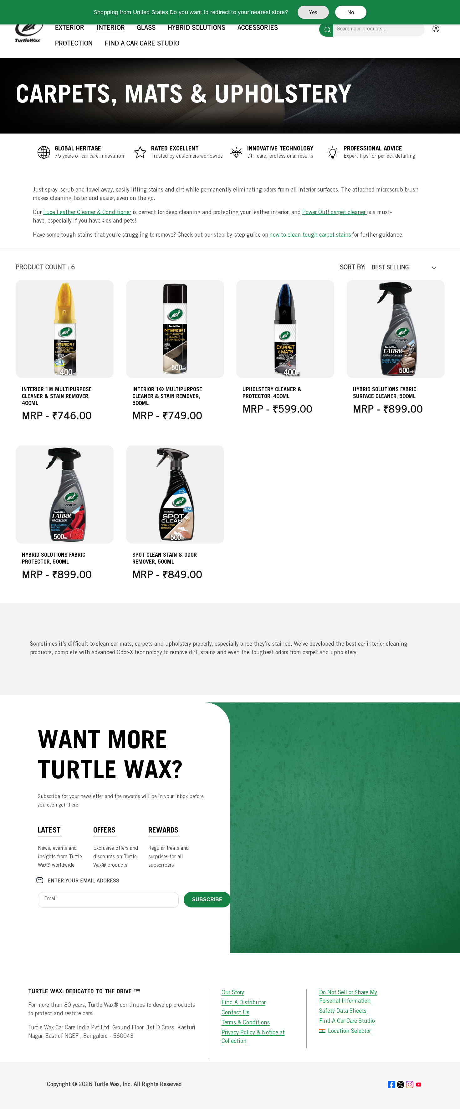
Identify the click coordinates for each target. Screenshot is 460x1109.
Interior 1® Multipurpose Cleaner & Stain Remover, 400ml (57, 397)
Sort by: (352, 268)
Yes (313, 12)
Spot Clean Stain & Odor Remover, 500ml (164, 558)
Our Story (233, 993)
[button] (72, 28)
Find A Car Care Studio (347, 1021)
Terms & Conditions (246, 1023)
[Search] (326, 29)
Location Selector (349, 1031)
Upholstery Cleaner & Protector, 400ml (272, 393)
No (350, 12)
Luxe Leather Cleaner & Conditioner (87, 213)
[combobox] (379, 29)
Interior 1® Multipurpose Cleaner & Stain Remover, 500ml (167, 397)
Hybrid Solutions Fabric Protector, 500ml (53, 558)
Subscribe (207, 899)
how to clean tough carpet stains (310, 235)
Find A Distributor (244, 1003)
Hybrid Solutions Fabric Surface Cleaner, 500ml (385, 393)
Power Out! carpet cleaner (334, 213)
